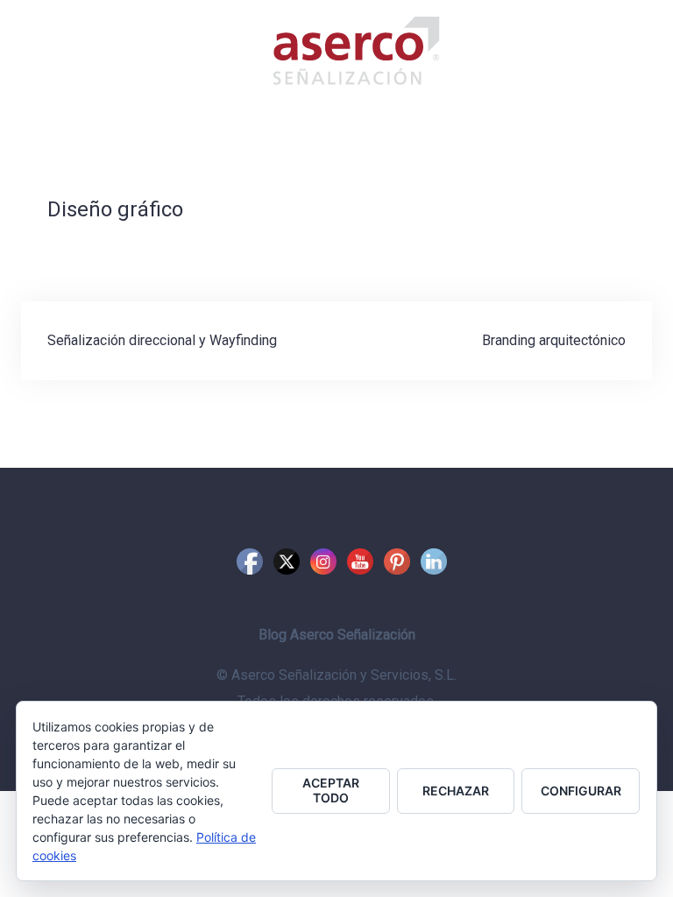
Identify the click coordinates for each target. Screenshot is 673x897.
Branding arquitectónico (554, 340)
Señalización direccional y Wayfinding (162, 340)
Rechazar (455, 790)
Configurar (581, 790)
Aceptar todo (330, 790)
